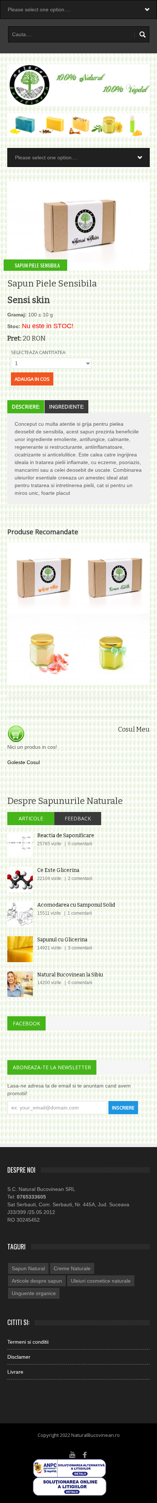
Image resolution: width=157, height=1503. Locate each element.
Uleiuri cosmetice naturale (101, 1281)
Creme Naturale (72, 1268)
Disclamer (18, 1357)
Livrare (15, 1372)
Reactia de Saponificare (65, 835)
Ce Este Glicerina (58, 870)
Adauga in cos (32, 379)
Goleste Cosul (23, 762)
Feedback (78, 818)
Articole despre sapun (37, 1281)
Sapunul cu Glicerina (62, 940)
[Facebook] (85, 1454)
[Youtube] (72, 1454)
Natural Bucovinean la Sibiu (70, 975)
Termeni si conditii (28, 1342)
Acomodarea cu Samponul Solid (76, 905)
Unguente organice (34, 1293)
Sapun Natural (28, 1268)
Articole (31, 818)
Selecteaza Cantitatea (38, 352)
